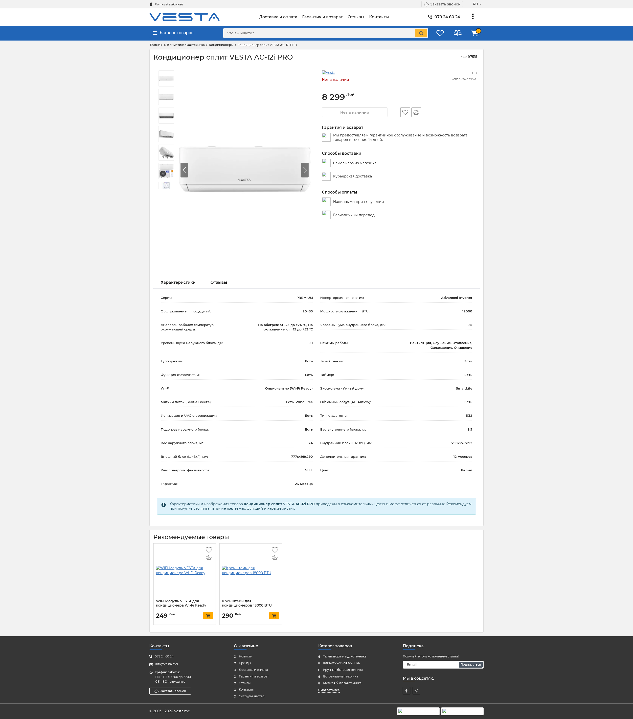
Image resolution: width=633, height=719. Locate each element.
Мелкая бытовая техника (342, 683)
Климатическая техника (341, 663)
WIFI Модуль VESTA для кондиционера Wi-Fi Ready (181, 603)
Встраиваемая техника (340, 676)
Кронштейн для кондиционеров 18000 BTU (247, 603)
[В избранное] (405, 112)
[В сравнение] (416, 112)
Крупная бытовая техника (343, 670)
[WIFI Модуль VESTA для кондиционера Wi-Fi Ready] (184, 570)
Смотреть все (329, 690)
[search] (421, 33)
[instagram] (416, 690)
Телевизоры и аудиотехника (344, 656)
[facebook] (406, 690)
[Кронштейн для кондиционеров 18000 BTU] (250, 570)
